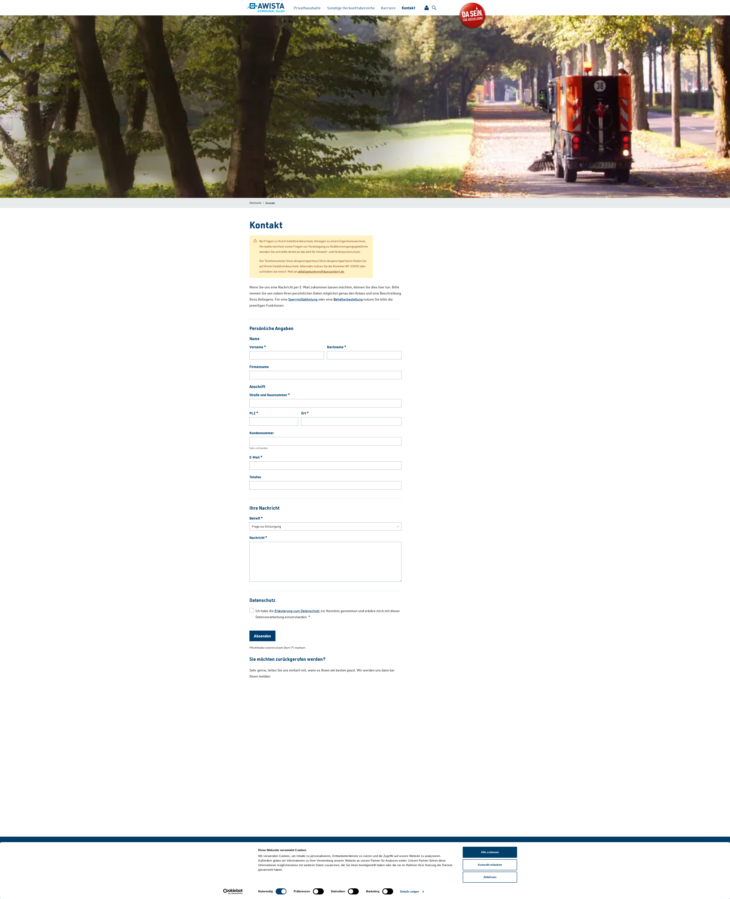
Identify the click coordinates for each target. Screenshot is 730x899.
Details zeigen (409, 891)
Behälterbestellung (348, 299)
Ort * (305, 413)
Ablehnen (489, 877)
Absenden (262, 635)
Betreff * (256, 518)
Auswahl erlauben (490, 864)
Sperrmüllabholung (302, 299)
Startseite (255, 202)
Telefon (255, 477)
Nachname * (336, 347)
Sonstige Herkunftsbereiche (351, 7)
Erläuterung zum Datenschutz (297, 611)
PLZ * (253, 413)
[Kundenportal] (426, 8)
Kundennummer (261, 433)
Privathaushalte (307, 7)
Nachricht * (258, 537)
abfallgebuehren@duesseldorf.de (321, 271)
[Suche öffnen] (434, 8)
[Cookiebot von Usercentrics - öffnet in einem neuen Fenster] (233, 891)
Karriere (388, 7)
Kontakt (408, 7)
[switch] (318, 891)
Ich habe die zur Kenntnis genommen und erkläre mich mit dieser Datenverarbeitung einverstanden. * (328, 614)
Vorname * (257, 347)
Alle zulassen (490, 852)
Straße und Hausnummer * (269, 395)
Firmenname (259, 366)
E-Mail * (255, 457)
